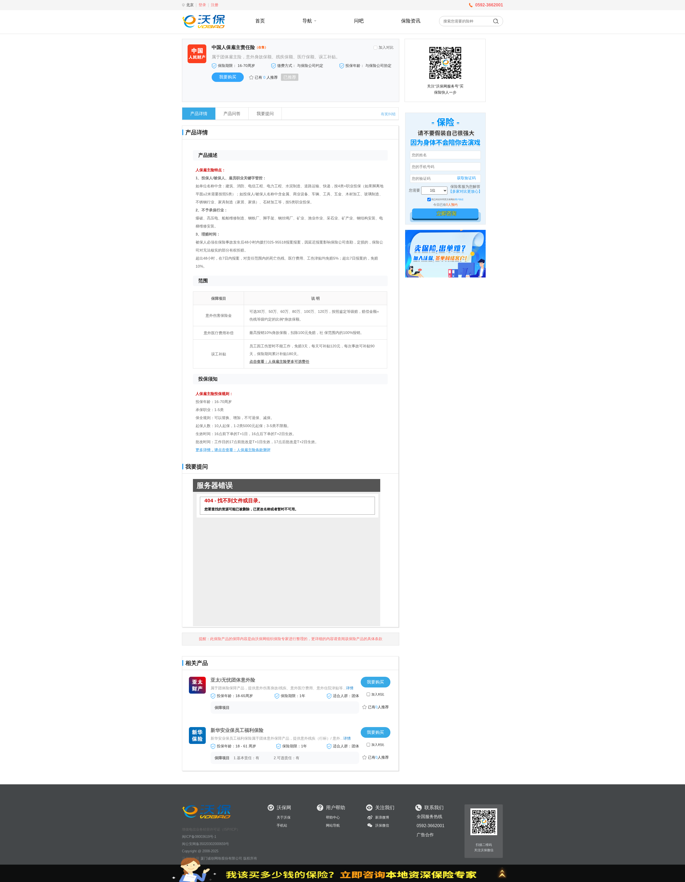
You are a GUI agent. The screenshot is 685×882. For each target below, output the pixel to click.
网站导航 (333, 825)
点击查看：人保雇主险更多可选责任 (279, 361)
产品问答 (232, 113)
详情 (349, 688)
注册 (214, 5)
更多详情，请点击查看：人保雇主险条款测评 (233, 450)
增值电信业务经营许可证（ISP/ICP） (211, 829)
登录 (202, 5)
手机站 (282, 825)
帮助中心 (333, 817)
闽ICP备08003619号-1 (199, 837)
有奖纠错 (388, 114)
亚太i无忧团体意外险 (233, 680)
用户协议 (459, 199)
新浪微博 (382, 817)
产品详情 (198, 113)
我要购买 (375, 682)
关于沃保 (284, 817)
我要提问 (265, 113)
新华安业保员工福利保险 (237, 730)
